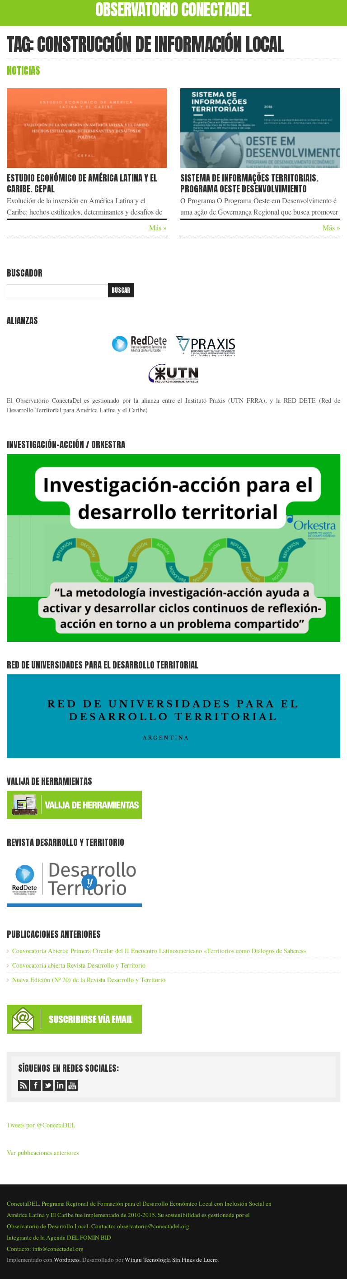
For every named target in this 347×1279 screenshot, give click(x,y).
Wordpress (67, 1259)
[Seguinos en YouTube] (72, 1085)
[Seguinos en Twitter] (47, 1085)
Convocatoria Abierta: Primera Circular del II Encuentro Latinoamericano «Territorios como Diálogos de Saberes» (159, 950)
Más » (158, 227)
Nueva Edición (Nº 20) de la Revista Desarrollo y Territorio (88, 979)
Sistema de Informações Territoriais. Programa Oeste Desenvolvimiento (249, 183)
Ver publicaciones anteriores (43, 1152)
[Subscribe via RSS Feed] (23, 1085)
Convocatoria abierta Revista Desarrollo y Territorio (78, 965)
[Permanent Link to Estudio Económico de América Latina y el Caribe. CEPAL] (87, 169)
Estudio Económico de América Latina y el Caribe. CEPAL (82, 183)
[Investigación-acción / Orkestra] (173, 639)
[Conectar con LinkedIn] (60, 1085)
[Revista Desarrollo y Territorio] (74, 908)
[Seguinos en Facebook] (35, 1085)
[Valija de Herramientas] (74, 816)
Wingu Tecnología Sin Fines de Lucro (171, 1259)
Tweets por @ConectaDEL (41, 1125)
